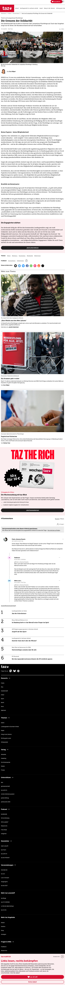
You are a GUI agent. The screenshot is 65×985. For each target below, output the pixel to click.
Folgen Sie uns (4, 671)
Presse (3, 770)
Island (2, 722)
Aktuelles (3, 754)
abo (2, 782)
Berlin (2, 702)
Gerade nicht (56, 956)
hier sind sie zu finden (54, 530)
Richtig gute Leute (6, 738)
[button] (63, 1)
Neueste (57, 519)
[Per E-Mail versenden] (15, 265)
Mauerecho (4, 826)
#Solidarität (30, 255)
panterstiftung (5, 798)
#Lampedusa (22, 255)
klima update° (4, 822)
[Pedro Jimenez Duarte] (5, 539)
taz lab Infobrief (5, 857)
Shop (2, 930)
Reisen (3, 922)
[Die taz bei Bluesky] (14, 671)
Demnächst (4, 870)
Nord (2, 706)
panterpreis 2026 (5, 802)
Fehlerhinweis (20, 260)
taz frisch (3, 850)
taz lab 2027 (4, 885)
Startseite (3, 13)
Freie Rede (4, 830)
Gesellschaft (4, 691)
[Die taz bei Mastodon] (10, 671)
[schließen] (62, 956)
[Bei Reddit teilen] (38, 265)
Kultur (2, 695)
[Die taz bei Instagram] (18, 671)
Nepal (2, 730)
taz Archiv (3, 910)
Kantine (3, 926)
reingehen (4, 833)
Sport (2, 698)
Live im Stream (5, 878)
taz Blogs (3, 898)
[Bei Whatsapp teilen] (31, 265)
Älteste (62, 519)
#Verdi (9, 255)
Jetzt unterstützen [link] (32, 248)
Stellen (3, 766)
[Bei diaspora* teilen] (35, 265)
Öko (2, 687)
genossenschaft (5, 786)
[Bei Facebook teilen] (27, 265)
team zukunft (4, 846)
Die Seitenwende (5, 762)
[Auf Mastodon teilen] (19, 265)
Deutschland (16, 13)
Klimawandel (4, 742)
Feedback (3, 946)
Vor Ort (3, 874)
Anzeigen (3, 934)
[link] (17, 8)
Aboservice (4, 950)
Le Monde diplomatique (7, 906)
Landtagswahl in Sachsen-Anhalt (10, 726)
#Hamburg (15, 255)
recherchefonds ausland (7, 794)
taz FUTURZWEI (5, 902)
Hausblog (3, 758)
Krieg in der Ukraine (6, 734)
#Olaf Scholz (37, 255)
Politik (9, 13)
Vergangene (4, 881)
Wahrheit (3, 710)
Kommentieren (12, 260)
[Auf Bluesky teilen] (23, 265)
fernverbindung (5, 818)
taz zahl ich (4, 790)
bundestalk (4, 814)
